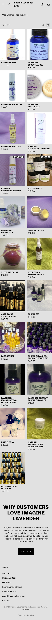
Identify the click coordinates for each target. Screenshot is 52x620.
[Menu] (3, 4)
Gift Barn (6, 582)
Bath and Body (9, 578)
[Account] (42, 4)
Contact (6, 600)
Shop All (6, 573)
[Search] (9, 4)
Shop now (26, 551)
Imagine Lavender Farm (19, 607)
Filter (7, 24)
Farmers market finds (12, 587)
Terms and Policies (26, 615)
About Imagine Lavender (13, 596)
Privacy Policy (9, 591)
